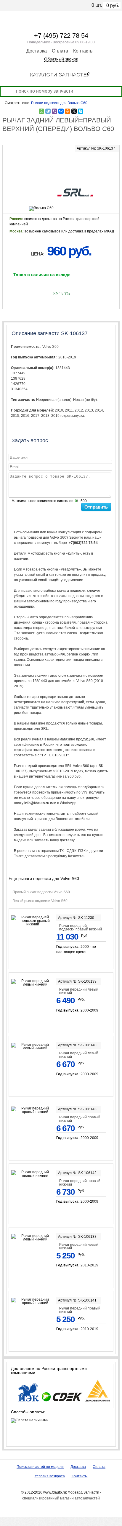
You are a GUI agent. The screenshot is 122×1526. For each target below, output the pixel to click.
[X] (74, 111)
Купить (61, 293)
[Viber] (54, 111)
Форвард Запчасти (83, 1492)
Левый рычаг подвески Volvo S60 (40, 901)
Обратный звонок (61, 59)
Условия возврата (50, 1476)
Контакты (83, 50)
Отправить (96, 506)
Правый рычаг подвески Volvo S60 (41, 892)
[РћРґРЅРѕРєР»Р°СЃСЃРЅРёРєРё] (67, 111)
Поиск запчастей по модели (40, 1467)
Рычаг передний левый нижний (78, 991)
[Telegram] (48, 111)
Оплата (60, 50)
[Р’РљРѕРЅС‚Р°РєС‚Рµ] (61, 111)
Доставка (36, 50)
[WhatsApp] (41, 111)
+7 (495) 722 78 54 (61, 35)
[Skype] (80, 111)
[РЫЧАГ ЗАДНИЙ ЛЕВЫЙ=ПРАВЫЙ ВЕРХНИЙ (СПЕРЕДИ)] (61, 164)
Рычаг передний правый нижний (79, 1119)
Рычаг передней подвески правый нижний (80, 927)
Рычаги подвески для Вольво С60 (59, 103)
